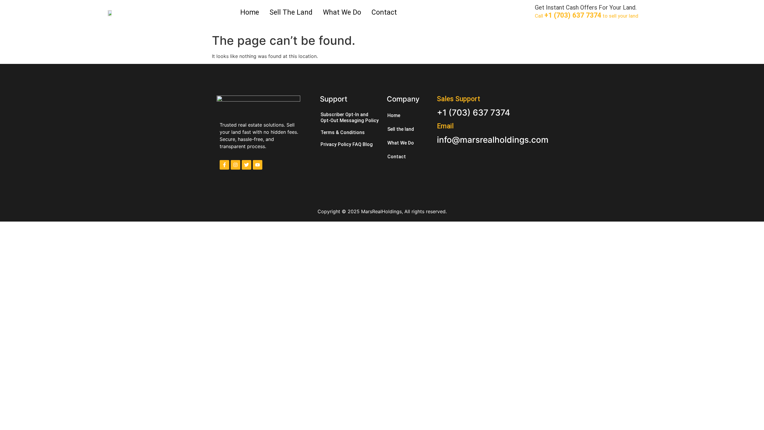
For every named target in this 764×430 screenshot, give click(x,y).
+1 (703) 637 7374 (473, 113)
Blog (368, 144)
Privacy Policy (336, 144)
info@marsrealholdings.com (493, 140)
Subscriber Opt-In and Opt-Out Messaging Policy (350, 117)
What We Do (342, 12)
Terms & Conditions (343, 132)
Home (249, 12)
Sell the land (290, 12)
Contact (384, 12)
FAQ (356, 144)
